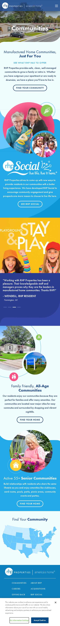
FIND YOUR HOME (30, 503)
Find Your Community (30, 87)
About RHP (36, 583)
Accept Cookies (40, 620)
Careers (16, 589)
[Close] (55, 602)
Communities (19, 583)
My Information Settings (19, 620)
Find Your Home (30, 419)
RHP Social (36, 594)
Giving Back (18, 594)
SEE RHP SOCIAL (30, 204)
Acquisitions (38, 589)
